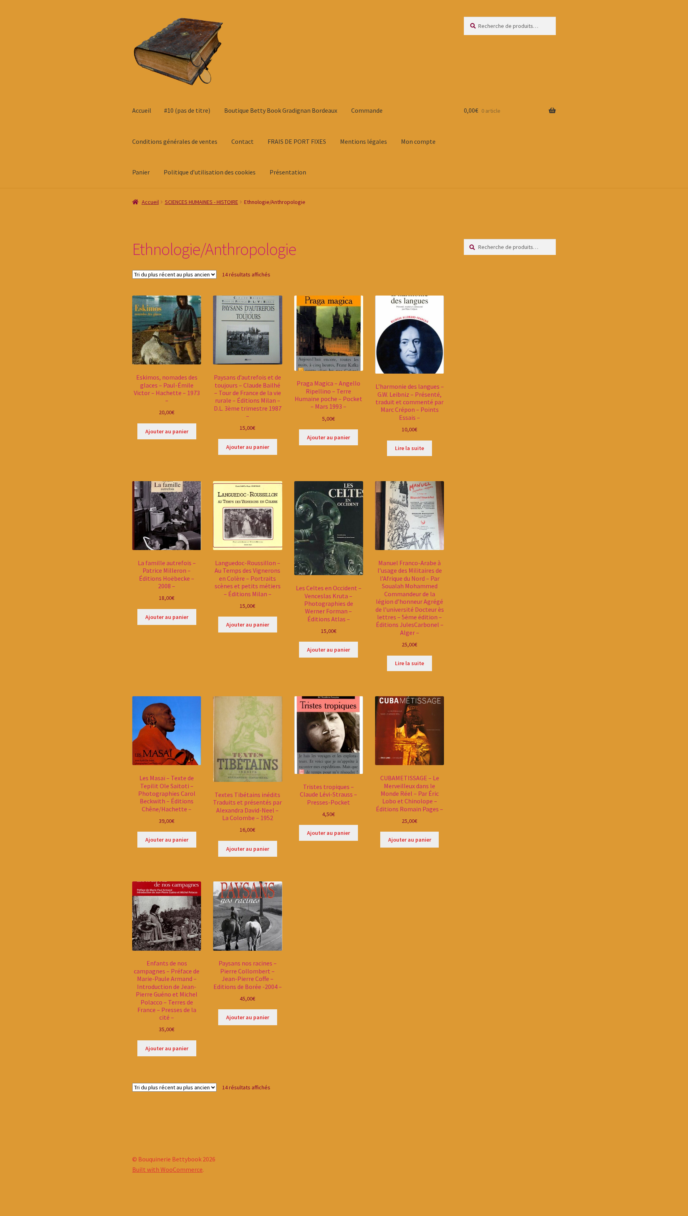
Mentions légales (363, 141)
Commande (367, 110)
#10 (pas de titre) (187, 110)
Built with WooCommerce (167, 1169)
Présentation (288, 172)
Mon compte (418, 141)
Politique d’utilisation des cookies (210, 172)
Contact (242, 141)
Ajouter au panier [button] (166, 431)
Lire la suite (409, 448)
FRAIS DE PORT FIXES (297, 141)
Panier (141, 172)
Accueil (141, 110)
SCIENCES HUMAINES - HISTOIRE (201, 202)
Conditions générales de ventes (174, 141)
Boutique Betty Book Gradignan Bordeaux (280, 110)
